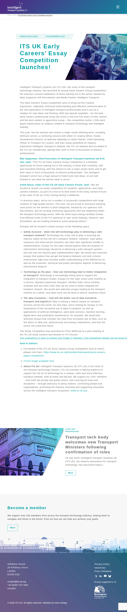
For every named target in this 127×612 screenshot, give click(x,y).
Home (9, 15)
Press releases (29, 36)
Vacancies (100, 568)
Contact (11, 588)
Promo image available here (39, 361)
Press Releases (103, 571)
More (70, 473)
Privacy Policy (102, 564)
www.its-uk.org (79, 390)
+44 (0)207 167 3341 (17, 585)
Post (14, 15)
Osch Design (60, 603)
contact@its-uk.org (16, 581)
